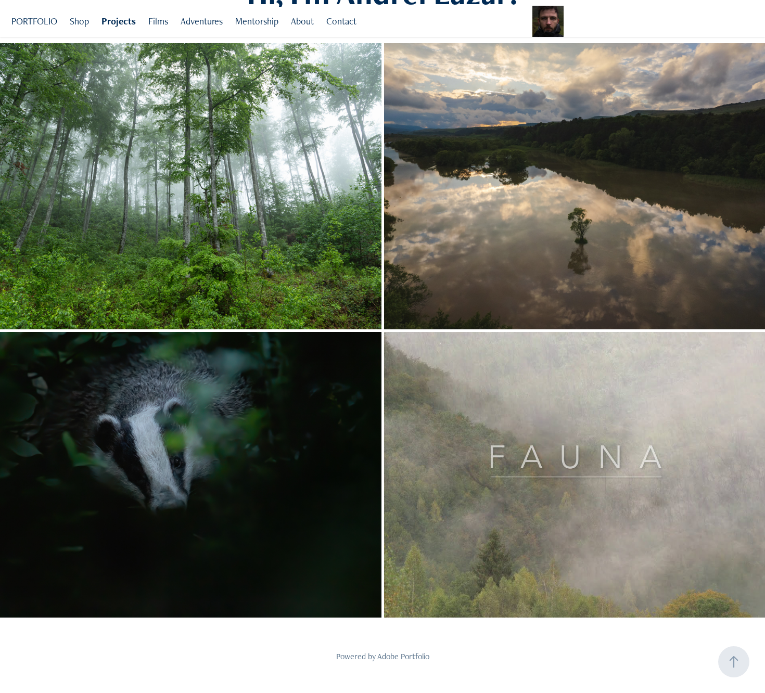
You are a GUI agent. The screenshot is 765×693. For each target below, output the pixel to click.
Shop (79, 21)
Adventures (202, 21)
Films (158, 21)
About (302, 21)
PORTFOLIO (34, 21)
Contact (341, 21)
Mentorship (256, 21)
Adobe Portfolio (403, 656)
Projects (118, 21)
